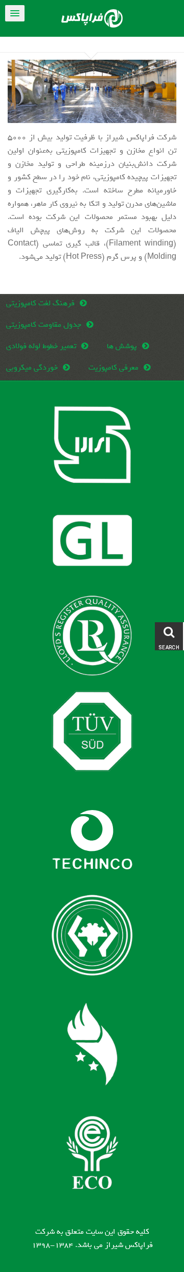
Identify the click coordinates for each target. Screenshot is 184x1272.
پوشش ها (122, 346)
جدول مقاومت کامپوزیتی (43, 325)
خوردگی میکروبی (32, 367)
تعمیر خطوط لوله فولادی (41, 346)
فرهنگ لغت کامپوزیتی (40, 303)
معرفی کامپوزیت (113, 367)
